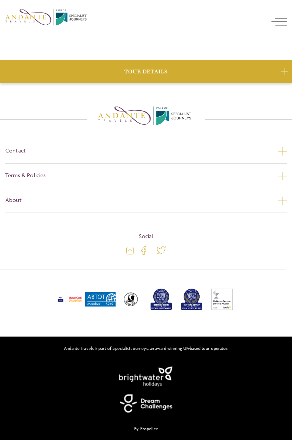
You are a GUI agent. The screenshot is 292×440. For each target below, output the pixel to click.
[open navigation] (279, 49)
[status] (146, 236)
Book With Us (146, 72)
